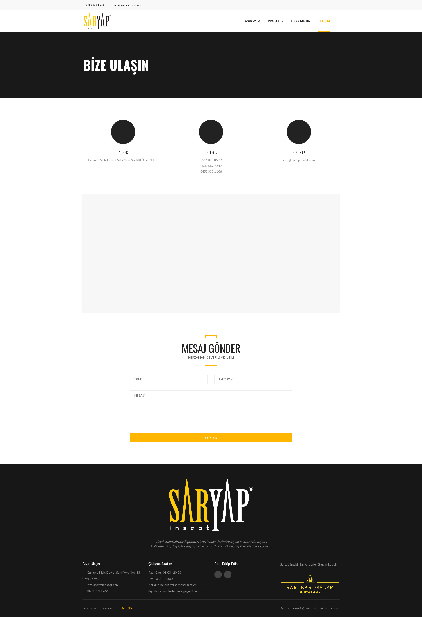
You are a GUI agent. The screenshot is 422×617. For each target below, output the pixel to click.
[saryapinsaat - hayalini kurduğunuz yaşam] (97, 20)
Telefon (211, 152)
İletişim (128, 608)
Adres (123, 152)
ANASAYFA (89, 608)
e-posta (299, 152)
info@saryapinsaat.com (127, 5)
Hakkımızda (109, 608)
